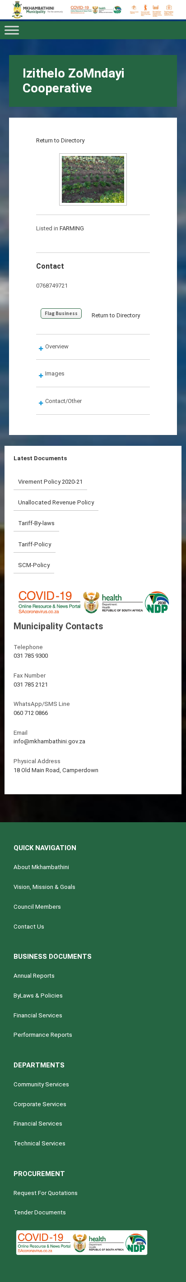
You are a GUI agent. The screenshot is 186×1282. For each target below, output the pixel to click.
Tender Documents (40, 1212)
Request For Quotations (46, 1193)
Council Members (37, 906)
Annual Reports (34, 975)
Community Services (41, 1084)
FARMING (72, 228)
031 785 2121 (31, 684)
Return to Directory (60, 140)
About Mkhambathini (41, 867)
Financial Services (38, 1015)
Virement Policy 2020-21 (50, 481)
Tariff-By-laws (36, 523)
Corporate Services (40, 1104)
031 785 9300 (31, 655)
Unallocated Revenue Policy (56, 502)
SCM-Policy (34, 565)
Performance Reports (43, 1034)
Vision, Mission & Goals (44, 887)
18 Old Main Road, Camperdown (56, 770)
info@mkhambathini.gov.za (49, 741)
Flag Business (61, 313)
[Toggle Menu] (12, 30)
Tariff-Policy (34, 544)
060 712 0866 (31, 713)
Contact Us (29, 926)
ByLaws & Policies (38, 995)
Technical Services (39, 1143)
